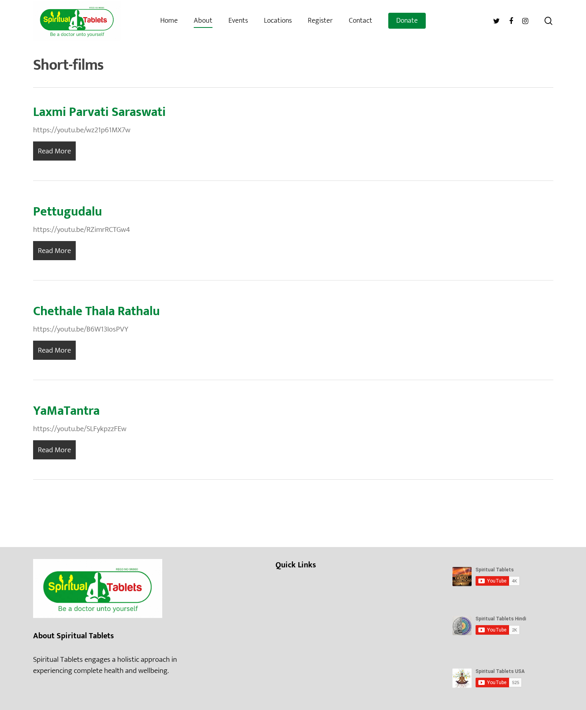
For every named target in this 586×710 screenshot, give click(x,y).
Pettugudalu (67, 211)
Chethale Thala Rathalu (96, 311)
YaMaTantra (66, 411)
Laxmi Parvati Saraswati (99, 112)
